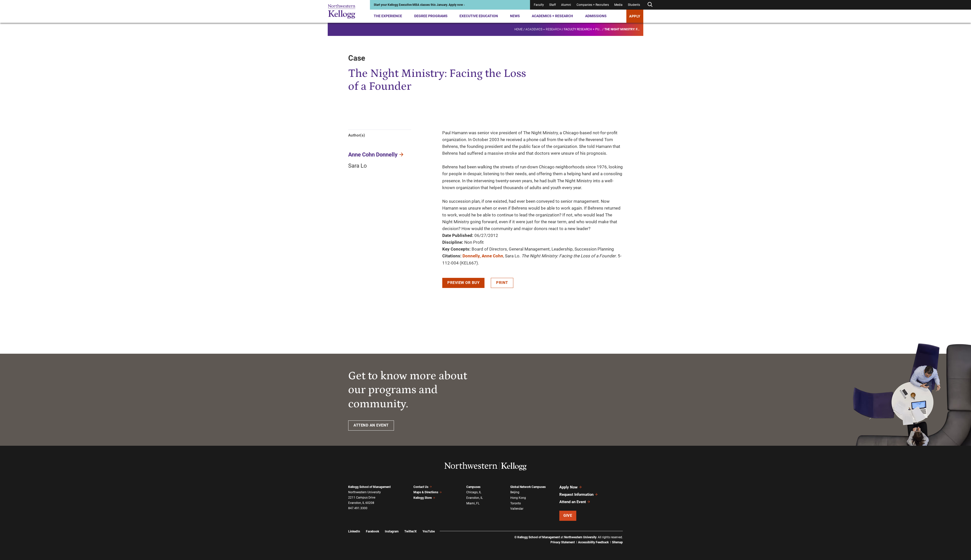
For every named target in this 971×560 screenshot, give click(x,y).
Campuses (473, 487)
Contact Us (420, 487)
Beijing (514, 492)
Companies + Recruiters (593, 5)
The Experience (388, 16)
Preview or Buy (463, 282)
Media (618, 5)
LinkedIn (354, 531)
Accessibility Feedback (593, 542)
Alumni (566, 5)
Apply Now (568, 487)
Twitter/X (410, 531)
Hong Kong (518, 498)
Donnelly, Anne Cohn (482, 255)
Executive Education (478, 16)
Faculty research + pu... (583, 29)
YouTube (429, 531)
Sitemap (617, 542)
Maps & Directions (425, 492)
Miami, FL (472, 503)
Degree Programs (431, 16)
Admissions (596, 16)
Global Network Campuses (528, 487)
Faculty (539, 5)
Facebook (372, 531)
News (515, 16)
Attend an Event (572, 502)
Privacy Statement (562, 542)
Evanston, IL (474, 498)
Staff (552, 5)
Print (502, 282)
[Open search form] (649, 4)
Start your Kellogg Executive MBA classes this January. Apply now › (419, 5)
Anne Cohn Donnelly (373, 154)
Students (634, 5)
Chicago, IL (473, 492)
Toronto (515, 503)
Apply (635, 16)
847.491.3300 (357, 508)
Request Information (576, 494)
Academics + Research (552, 16)
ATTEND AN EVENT (371, 425)
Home (518, 29)
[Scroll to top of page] (629, 534)
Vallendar (516, 508)
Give (567, 515)
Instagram (392, 531)
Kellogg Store (422, 498)
